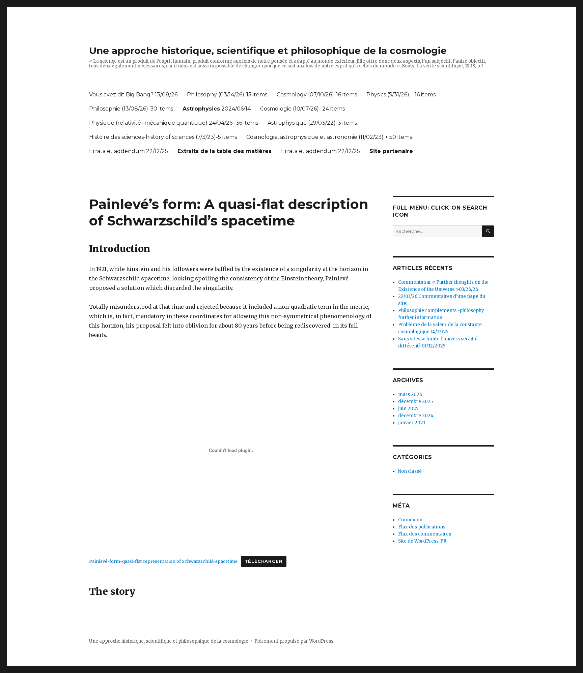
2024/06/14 (217, 108)
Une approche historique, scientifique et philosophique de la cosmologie (268, 50)
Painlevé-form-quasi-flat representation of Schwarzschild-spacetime (163, 561)
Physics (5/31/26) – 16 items (401, 94)
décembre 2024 (416, 416)
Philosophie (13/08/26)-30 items (131, 108)
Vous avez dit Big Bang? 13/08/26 (133, 94)
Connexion (410, 520)
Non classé (410, 471)
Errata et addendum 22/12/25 (128, 151)
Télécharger (264, 561)
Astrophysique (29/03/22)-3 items (312, 123)
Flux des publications (421, 527)
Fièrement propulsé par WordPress (293, 641)
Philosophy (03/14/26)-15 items (227, 94)
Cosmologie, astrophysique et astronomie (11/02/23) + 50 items (329, 137)
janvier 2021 (411, 423)
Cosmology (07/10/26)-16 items (317, 94)
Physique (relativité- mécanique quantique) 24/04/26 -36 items (173, 123)
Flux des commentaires (424, 534)
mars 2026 (410, 394)
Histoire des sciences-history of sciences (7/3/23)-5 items (163, 137)
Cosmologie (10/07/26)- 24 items (302, 108)
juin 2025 (408, 408)
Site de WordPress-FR (422, 541)
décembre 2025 (415, 401)
